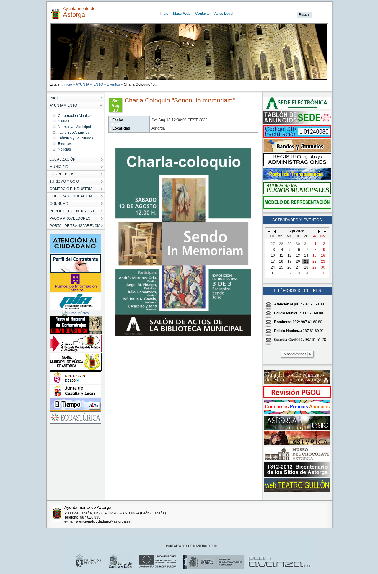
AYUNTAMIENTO (89, 84)
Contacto (202, 14)
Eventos (113, 84)
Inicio (164, 14)
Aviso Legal (223, 14)
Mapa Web (181, 14)
